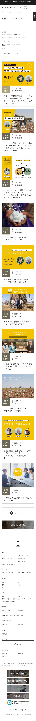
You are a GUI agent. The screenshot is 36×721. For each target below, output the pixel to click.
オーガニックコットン (8, 558)
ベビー (20, 585)
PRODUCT (5, 578)
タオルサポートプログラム (25, 572)
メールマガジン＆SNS (8, 663)
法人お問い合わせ (7, 610)
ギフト (20, 582)
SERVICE (4, 569)
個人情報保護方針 (7, 666)
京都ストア (17, 34)
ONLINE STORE (25, 7)
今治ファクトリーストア (8, 37)
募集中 (8, 44)
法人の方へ (34, 16)
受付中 (13, 44)
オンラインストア (20, 37)
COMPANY (5, 650)
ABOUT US (5, 552)
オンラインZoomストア (24, 599)
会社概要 (4, 654)
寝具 (3, 585)
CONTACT (5, 639)
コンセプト (5, 556)
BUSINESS (5, 606)
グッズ (4, 587)
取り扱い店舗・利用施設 (8, 601)
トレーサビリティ (23, 561)
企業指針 (20, 654)
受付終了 (18, 44)
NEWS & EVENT (6, 621)
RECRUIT (4, 630)
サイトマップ (21, 666)
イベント (20, 624)
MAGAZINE (14, 615)
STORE (4, 592)
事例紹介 (20, 610)
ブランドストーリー (23, 556)
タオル (4, 582)
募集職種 (4, 634)
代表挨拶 (4, 656)
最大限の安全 (21, 558)
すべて (3, 34)
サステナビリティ (7, 561)
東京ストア (9, 34)
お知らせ (4, 624)
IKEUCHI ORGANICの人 (8, 564)
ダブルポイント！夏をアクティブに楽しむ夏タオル (18, 1)
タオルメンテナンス (7, 572)
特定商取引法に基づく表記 (25, 663)
